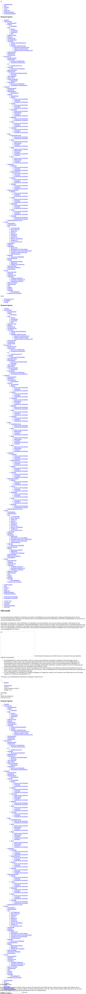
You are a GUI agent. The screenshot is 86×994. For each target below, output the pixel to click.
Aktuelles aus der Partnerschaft (19, 252)
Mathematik (14, 203)
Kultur (9, 134)
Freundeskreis (11, 82)
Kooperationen (11, 269)
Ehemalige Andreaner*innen (18, 46)
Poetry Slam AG (15, 229)
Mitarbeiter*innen (12, 70)
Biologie (13, 191)
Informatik (13, 216)
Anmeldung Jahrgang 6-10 (18, 279)
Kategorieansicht (11, 23)
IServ (5, 6)
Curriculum (17, 100)
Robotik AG (14, 234)
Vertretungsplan (8, 4)
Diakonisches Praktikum (13, 267)
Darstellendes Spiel (16, 135)
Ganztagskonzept (12, 39)
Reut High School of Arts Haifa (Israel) (21, 250)
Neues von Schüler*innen (17, 61)
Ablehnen (9, 993)
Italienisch (13, 117)
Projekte (9, 260)
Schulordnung (11, 53)
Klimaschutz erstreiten (17, 261)
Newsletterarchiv (15, 291)
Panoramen (14, 26)
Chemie (13, 197)
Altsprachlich (14, 30)
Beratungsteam (11, 71)
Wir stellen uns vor (9, 299)
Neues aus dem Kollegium (18, 68)
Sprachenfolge (14, 96)
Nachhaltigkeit (11, 223)
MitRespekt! (14, 263)
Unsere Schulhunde (12, 79)
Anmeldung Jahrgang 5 (17, 278)
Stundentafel (10, 90)
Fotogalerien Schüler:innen (18, 62)
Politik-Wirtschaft (15, 172)
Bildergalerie (14, 80)
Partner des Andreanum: (7, 696)
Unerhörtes (17, 155)
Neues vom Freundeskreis (18, 83)
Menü (2, 296)
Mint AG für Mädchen (17, 238)
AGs (8, 226)
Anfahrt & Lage (11, 275)
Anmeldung (10, 276)
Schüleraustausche (15, 253)
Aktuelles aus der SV (16, 65)
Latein (12, 121)
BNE (12, 33)
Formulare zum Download (14, 293)
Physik (12, 209)
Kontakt (6, 302)
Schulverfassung (11, 52)
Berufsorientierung (12, 258)
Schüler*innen (11, 59)
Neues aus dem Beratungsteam (19, 73)
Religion (13, 178)
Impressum (7, 10)
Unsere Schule (8, 21)
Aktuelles (6, 20)
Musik (12, 147)
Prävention (13, 74)
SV (8, 64)
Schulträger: (4, 693)
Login (5, 9)
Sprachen (9, 94)
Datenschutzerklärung (10, 13)
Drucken (6, 682)
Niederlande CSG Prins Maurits (19, 249)
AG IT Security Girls (16, 241)
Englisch (13, 103)
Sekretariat (10, 273)
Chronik (13, 44)
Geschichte (10, 41)
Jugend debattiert (11, 266)
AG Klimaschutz (15, 228)
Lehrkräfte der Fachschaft (21, 102)
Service (6, 270)
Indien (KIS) (14, 247)
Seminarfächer (14, 93)
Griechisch (13, 128)
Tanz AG (13, 232)
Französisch (14, 109)
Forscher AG (14, 237)
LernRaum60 (10, 243)
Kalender (6, 7)
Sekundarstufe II (11, 91)
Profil (8, 27)
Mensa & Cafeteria (12, 282)
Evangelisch (14, 32)
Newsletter (10, 290)
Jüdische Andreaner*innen (21, 49)
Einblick (9, 24)
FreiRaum (10, 244)
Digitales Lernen (11, 35)
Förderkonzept (11, 38)
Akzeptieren (3, 993)
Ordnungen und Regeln (17, 281)
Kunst (12, 140)
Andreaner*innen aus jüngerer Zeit (23, 50)
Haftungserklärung (9, 12)
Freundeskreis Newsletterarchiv (19, 85)
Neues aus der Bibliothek (17, 257)
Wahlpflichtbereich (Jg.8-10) (15, 220)
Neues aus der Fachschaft (21, 99)
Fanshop (9, 287)
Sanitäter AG (14, 240)
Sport (12, 156)
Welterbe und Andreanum (17, 264)
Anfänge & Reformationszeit (18, 43)
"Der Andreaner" (11, 76)
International (10, 246)
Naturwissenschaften (12, 190)
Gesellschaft (10, 164)
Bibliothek (10, 255)
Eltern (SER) (10, 77)
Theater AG (14, 231)
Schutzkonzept (11, 55)
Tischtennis (14, 235)
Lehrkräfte (10, 67)
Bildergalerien (18, 112)
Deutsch (13, 97)
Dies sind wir (7, 56)
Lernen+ (6, 222)
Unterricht (6, 87)
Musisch (13, 29)
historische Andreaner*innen (21, 47)
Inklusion (9, 36)
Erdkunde (13, 184)
